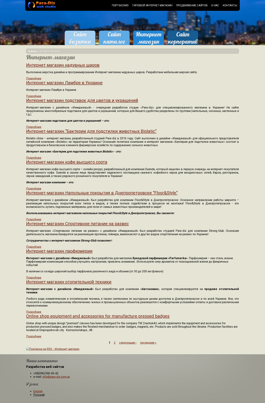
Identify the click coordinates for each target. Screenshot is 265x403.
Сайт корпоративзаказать (183, 41)
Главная (32, 51)
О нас (215, 5)
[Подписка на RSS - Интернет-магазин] (52, 349)
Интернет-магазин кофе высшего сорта (66, 162)
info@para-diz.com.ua (56, 376)
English (38, 391)
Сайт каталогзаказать (114, 41)
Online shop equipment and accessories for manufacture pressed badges (97, 316)
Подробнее (33, 78)
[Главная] (41, 9)
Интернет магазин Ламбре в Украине (64, 82)
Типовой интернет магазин (152, 5)
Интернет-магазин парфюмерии (59, 251)
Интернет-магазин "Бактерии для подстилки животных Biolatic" (91, 131)
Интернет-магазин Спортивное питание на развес (77, 223)
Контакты (230, 5)
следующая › (127, 342)
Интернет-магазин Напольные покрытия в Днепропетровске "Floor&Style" (102, 192)
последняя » (148, 342)
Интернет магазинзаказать (149, 41)
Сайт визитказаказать (80, 41)
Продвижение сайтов (191, 5)
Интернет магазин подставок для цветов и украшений (82, 100)
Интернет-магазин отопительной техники (68, 281)
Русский (39, 395)
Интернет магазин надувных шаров (63, 65)
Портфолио (120, 5)
